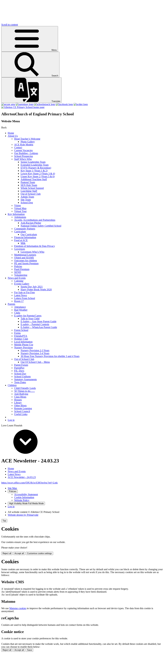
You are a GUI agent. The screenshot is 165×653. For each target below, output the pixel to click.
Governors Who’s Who (32, 251)
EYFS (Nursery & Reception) (36, 167)
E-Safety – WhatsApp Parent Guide (39, 327)
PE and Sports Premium (26, 263)
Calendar (18, 280)
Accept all (19, 553)
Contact (18, 147)
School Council (22, 411)
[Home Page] (22, 107)
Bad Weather (20, 309)
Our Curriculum (29, 234)
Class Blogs (20, 396)
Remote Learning (23, 408)
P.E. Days (19, 370)
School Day (20, 373)
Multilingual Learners (25, 254)
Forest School (21, 330)
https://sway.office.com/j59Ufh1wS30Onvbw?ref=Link (29, 482)
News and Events (17, 278)
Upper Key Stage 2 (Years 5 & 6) (38, 176)
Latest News (20, 295)
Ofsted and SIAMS (24, 257)
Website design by (23, 515)
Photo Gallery (28, 141)
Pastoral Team (28, 182)
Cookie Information (24, 497)
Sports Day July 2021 (32, 286)
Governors (19, 249)
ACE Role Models (23, 144)
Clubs (17, 312)
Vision (17, 205)
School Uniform (22, 376)
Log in (11, 420)
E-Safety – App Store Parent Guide (38, 321)
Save (29, 650)
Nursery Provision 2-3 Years (35, 350)
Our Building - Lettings (26, 153)
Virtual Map (20, 208)
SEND (17, 272)
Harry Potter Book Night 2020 (36, 289)
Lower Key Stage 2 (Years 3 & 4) (38, 173)
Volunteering (20, 275)
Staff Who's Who (23, 159)
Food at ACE (21, 240)
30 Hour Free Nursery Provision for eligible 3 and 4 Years (50, 356)
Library (18, 402)
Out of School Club (31, 193)
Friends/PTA (20, 336)
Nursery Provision (23, 347)
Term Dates (20, 382)
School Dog (27, 202)
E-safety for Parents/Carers (27, 315)
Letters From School (24, 298)
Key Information (16, 214)
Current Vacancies (23, 150)
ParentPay (19, 367)
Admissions (20, 217)
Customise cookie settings (39, 553)
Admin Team (27, 196)
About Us (13, 135)
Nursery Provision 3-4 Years (35, 353)
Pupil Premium (21, 269)
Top (4, 520)
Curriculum (20, 231)
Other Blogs (20, 405)
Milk (23, 243)
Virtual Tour (20, 211)
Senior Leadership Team (33, 162)
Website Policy (21, 500)
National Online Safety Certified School (41, 225)
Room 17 (19, 301)
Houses (18, 399)
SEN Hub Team (29, 185)
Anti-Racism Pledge (31, 222)
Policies (18, 266)
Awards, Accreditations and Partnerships (34, 220)
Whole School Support (32, 188)
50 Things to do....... (24, 391)
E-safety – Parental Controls (35, 324)
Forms (17, 333)
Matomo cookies (17, 608)
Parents (11, 304)
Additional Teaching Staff (34, 179)
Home (11, 133)
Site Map (12, 488)
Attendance (20, 307)
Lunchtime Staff (29, 191)
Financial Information (25, 237)
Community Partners (24, 228)
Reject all (7, 553)
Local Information (23, 341)
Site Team (26, 199)
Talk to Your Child (30, 318)
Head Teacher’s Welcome (27, 138)
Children (12, 385)
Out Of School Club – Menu (35, 362)
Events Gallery (21, 283)
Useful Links (20, 414)
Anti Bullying (21, 394)
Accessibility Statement (26, 494)
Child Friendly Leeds (25, 388)
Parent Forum (21, 365)
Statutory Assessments (25, 379)
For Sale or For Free (24, 292)
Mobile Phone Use (23, 344)
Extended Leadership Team (35, 164)
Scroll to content (9, 24)
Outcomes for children (25, 260)
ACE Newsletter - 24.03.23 (22, 477)
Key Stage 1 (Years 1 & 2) (34, 170)
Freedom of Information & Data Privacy (34, 246)
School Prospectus (23, 156)
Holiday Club (21, 338)
